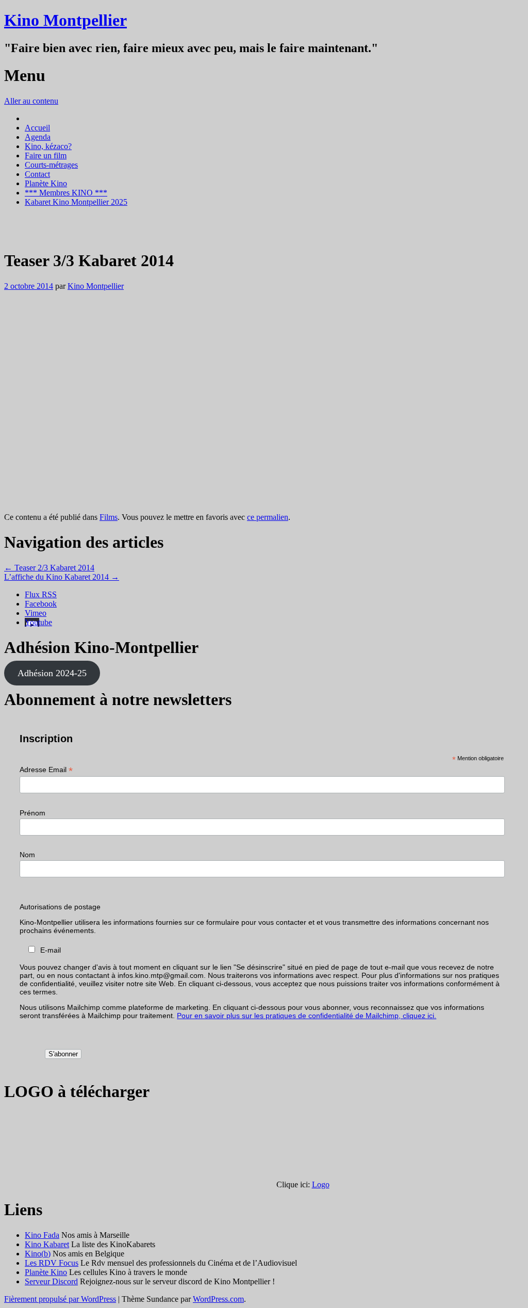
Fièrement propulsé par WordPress (60, 1299)
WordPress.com (218, 1299)
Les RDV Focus (51, 1262)
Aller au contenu (31, 100)
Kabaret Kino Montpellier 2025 (76, 202)
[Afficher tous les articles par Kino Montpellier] (15, 235)
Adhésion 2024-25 (52, 673)
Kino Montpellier (65, 20)
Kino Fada (42, 1235)
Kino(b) (38, 1253)
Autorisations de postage (60, 907)
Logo (320, 1184)
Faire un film (46, 155)
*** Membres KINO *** (66, 192)
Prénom (32, 813)
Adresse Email (46, 770)
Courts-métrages (51, 164)
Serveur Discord (51, 1281)
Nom (27, 855)
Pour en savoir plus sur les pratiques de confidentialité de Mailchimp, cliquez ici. (306, 1015)
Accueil (37, 127)
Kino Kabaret (47, 1244)
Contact (37, 174)
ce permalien (267, 517)
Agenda (38, 137)
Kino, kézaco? (48, 146)
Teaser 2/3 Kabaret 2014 (49, 567)
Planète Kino (46, 183)
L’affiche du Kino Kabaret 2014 (61, 577)
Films (109, 517)
